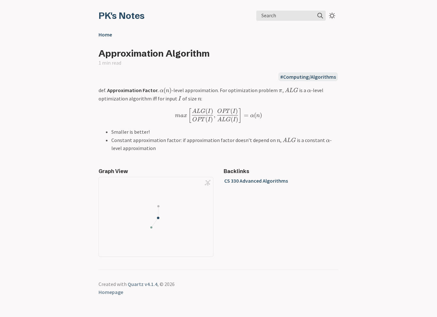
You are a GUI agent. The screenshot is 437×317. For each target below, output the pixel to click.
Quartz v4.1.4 (142, 284)
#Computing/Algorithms (308, 77)
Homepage (111, 292)
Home (105, 34)
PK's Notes (122, 15)
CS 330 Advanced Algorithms (256, 181)
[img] (320, 16)
